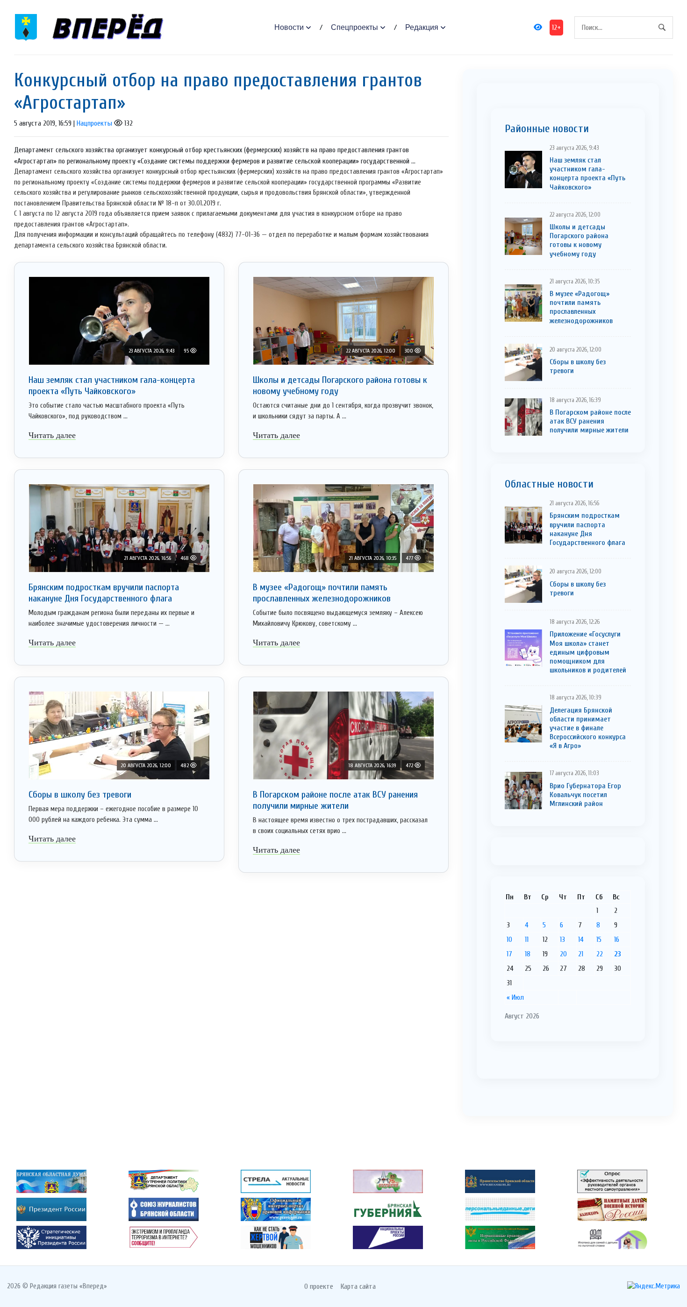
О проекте (318, 1286)
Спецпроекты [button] (354, 27)
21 (580, 954)
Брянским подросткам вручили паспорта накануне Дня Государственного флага (104, 593)
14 (581, 939)
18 (527, 954)
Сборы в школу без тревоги (80, 794)
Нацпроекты (94, 123)
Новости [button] (289, 27)
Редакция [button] (421, 27)
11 (527, 939)
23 (617, 954)
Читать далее (52, 435)
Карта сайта (358, 1286)
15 (598, 939)
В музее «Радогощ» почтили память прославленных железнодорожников (322, 593)
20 (563, 954)
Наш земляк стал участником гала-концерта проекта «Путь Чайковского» (112, 385)
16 (616, 939)
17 (509, 954)
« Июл (515, 997)
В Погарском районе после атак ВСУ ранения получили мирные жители (335, 800)
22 (599, 954)
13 (562, 939)
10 (509, 939)
